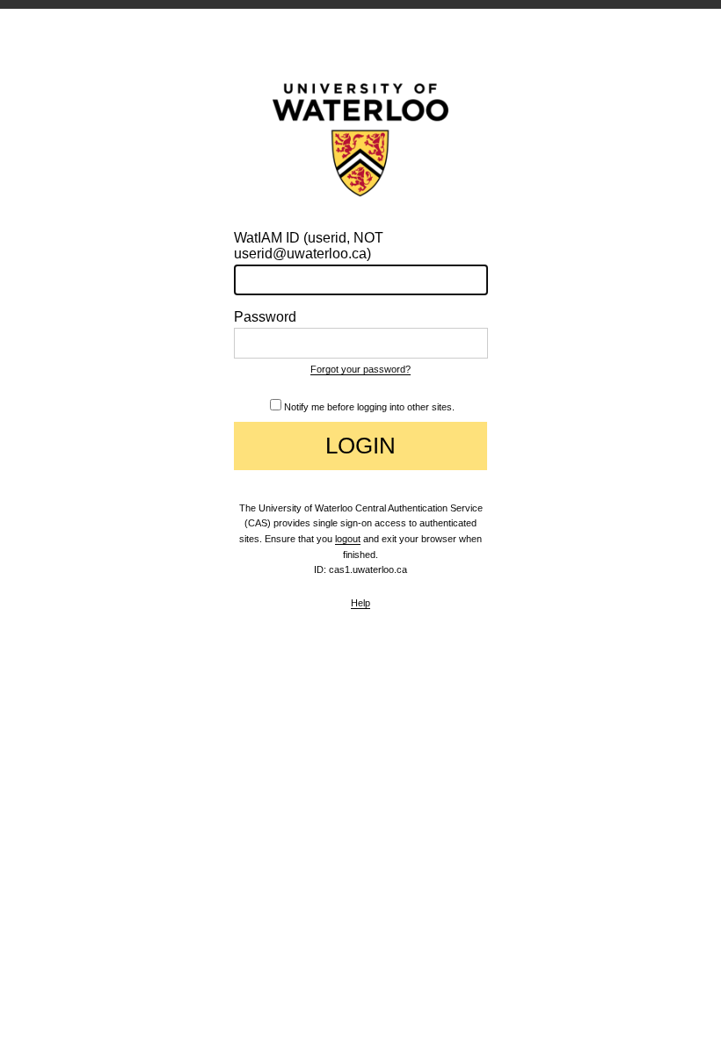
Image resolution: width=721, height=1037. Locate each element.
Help (360, 603)
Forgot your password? (360, 369)
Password (265, 316)
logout (347, 538)
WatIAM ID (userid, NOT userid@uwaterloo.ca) (308, 245)
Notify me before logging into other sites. (369, 407)
